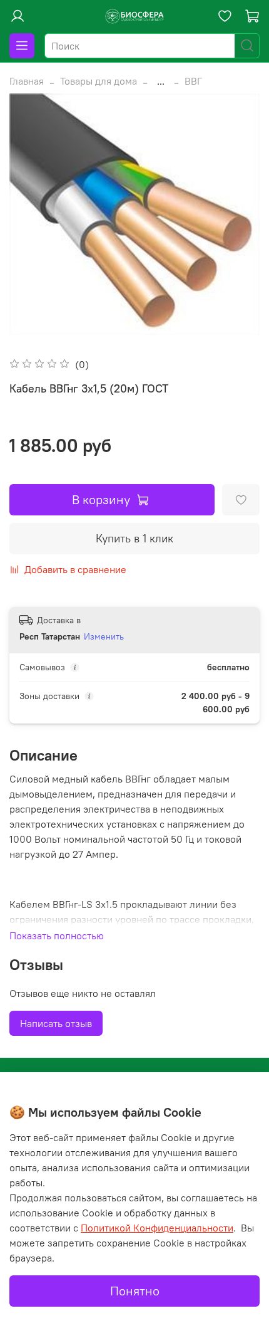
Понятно (135, 1291)
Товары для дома (98, 81)
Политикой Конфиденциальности (157, 1227)
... (161, 81)
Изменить (104, 636)
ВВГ (193, 81)
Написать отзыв (56, 1023)
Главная (26, 81)
